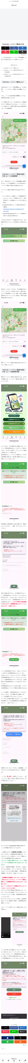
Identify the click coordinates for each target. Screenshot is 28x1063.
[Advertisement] (14, 24)
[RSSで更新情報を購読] (20, 1041)
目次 (12, 65)
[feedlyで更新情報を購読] (7, 1041)
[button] (22, 52)
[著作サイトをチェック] (7, 1038)
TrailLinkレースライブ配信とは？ (11, 68)
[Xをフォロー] (20, 1038)
